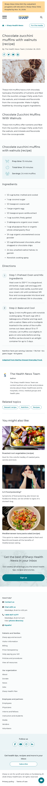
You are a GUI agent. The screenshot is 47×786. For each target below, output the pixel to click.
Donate (5, 679)
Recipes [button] (36, 407)
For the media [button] (37, 25)
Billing (5, 646)
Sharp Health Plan (9, 691)
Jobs (4, 687)
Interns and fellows (10, 712)
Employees (7, 703)
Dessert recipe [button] (10, 407)
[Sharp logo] (23, 17)
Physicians (6, 707)
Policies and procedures (12, 658)
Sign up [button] (23, 578)
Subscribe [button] (23, 764)
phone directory (16, 621)
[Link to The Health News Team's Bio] (5, 383)
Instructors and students (12, 716)
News (4, 683)
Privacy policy (8, 782)
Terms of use (21, 782)
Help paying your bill (10, 654)
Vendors (5, 724)
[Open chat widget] (41, 780)
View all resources (9, 662)
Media (4, 720)
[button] (4, 17)
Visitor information (10, 641)
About (4, 674)
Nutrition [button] (25, 407)
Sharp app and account (11, 637)
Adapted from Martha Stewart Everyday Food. (22, 360)
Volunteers (6, 728)
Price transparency (10, 650)
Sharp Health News (15, 25)
